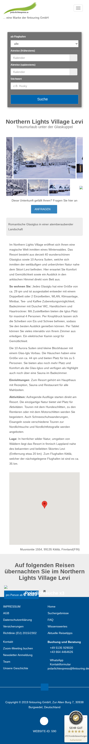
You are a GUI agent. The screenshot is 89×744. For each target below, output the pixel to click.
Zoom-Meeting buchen (18, 648)
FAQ (50, 619)
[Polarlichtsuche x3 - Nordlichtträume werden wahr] (44, 587)
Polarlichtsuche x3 (44, 593)
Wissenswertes (57, 626)
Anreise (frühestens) (23, 50)
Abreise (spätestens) (23, 64)
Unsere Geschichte (15, 668)
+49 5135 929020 (61, 647)
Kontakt (8, 641)
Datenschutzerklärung (17, 619)
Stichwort (16, 78)
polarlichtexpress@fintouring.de (68, 668)
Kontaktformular (60, 664)
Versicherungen (13, 626)
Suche (43, 99)
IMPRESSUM (11, 606)
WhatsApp (56, 660)
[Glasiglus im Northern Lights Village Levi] (44, 157)
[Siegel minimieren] (85, 717)
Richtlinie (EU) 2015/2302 (20, 633)
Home (51, 606)
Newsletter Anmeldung (17, 655)
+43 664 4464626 (61, 652)
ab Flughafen (18, 36)
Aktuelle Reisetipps (60, 633)
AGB (6, 613)
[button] (44, 504)
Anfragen (43, 209)
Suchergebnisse (58, 613)
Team (6, 661)
